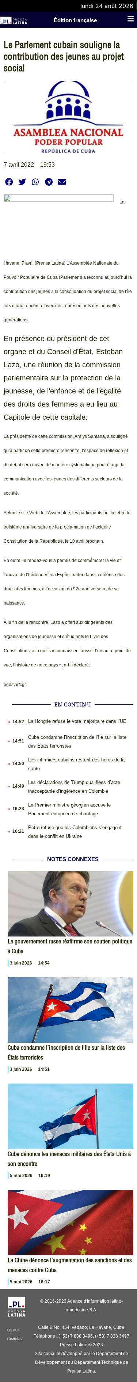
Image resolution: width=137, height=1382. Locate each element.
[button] (9, 182)
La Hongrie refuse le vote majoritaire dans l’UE (77, 721)
